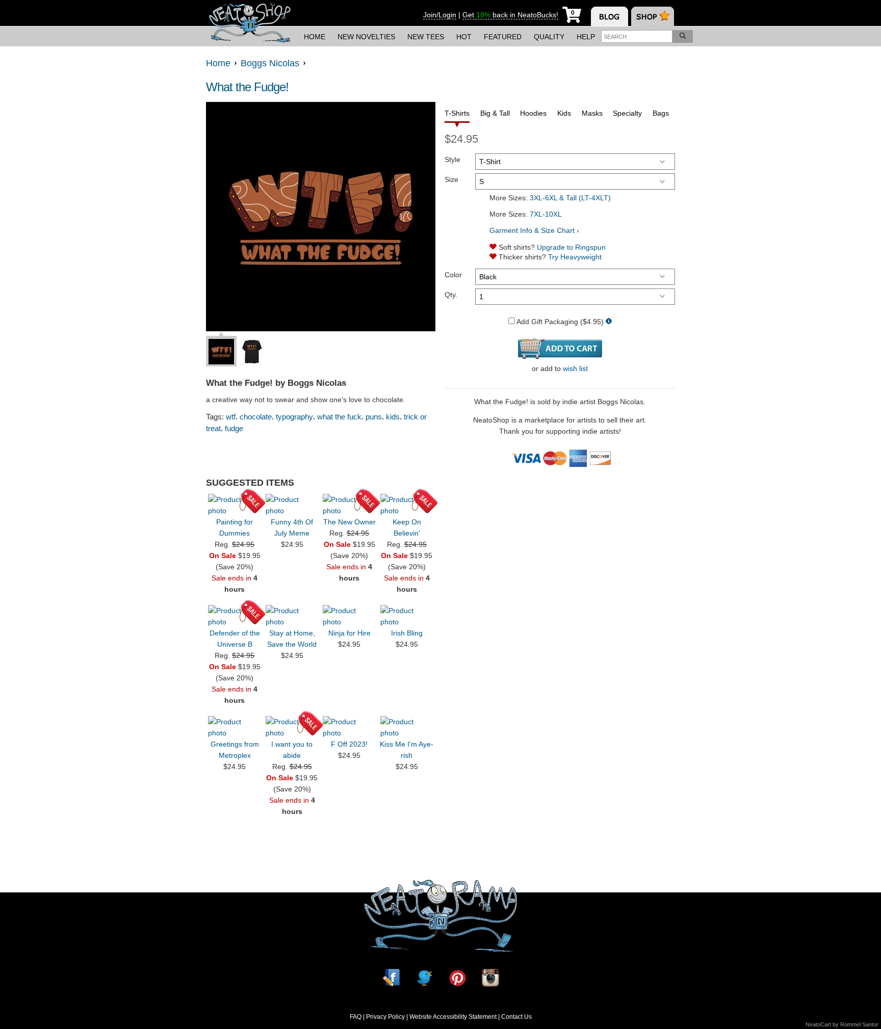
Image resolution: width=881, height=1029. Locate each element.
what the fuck (339, 416)
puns (374, 416)
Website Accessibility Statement (453, 1016)
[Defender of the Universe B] (234, 616)
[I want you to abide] (292, 727)
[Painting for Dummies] (234, 505)
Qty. (451, 295)
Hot (464, 37)
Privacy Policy (385, 1016)
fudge (234, 428)
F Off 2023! (349, 744)
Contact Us (516, 1016)
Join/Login (439, 15)
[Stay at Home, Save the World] (292, 616)
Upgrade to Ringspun (571, 247)
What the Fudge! (247, 87)
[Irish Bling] (406, 616)
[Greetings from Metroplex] (234, 727)
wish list (575, 368)
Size (451, 179)
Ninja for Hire (349, 633)
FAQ (355, 1016)
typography (294, 416)
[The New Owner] (349, 505)
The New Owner (349, 522)
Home (314, 37)
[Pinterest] (457, 978)
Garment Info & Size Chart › (534, 230)
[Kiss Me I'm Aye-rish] (406, 727)
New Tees (425, 37)
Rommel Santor (859, 1024)
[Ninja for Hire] (349, 616)
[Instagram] (490, 978)
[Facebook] (391, 978)
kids (393, 416)
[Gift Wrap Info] (609, 322)
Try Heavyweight (575, 257)
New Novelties (366, 37)
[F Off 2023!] (349, 727)
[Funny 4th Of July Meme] (292, 505)
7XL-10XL (546, 214)
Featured (503, 37)
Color (453, 275)
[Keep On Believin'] (406, 505)
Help (586, 37)
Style (452, 159)
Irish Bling (407, 633)
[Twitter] (424, 978)
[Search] (682, 36)
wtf (231, 416)
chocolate (256, 416)
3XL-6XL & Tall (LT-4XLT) (570, 198)
